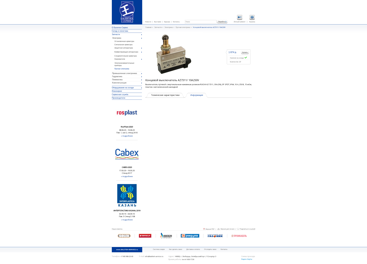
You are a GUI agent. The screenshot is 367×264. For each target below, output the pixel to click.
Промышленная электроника (124, 73)
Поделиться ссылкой (247, 229)
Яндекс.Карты (246, 259)
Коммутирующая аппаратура (126, 52)
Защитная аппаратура (123, 48)
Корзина (252, 22)
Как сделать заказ (175, 249)
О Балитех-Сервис (120, 27)
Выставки (157, 22)
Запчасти (116, 34)
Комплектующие (119, 83)
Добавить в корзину (245, 52)
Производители (118, 98)
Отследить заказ (210, 249)
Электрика (116, 38)
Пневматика (117, 80)
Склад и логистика (120, 31)
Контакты (176, 22)
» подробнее (127, 136)
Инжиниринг (117, 91)
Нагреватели (119, 59)
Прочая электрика (121, 69)
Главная (148, 27)
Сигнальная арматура (123, 45)
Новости (148, 22)
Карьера (167, 22)
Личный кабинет (239, 22)
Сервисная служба (120, 94)
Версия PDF (210, 229)
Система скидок (159, 249)
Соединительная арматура (125, 56)
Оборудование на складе (123, 88)
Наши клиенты (117, 229)
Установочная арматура (124, 41)
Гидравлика (117, 76)
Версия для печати (227, 229)
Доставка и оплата (193, 249)
